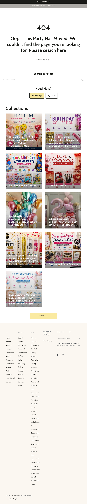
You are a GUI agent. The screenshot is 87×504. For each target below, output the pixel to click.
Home (8, 338)
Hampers (9, 349)
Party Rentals (10, 378)
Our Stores (22, 345)
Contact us (22, 341)
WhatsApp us (47, 341)
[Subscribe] (80, 338)
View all (43, 316)
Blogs (20, 385)
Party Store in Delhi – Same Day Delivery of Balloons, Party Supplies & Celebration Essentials (35, 385)
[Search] (82, 80)
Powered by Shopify (11, 499)
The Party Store (15, 496)
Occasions (10, 352)
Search (20, 338)
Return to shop (43, 60)
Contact (9, 382)
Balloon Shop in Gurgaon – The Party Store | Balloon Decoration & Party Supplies (35, 352)
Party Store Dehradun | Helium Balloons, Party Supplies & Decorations (35, 451)
